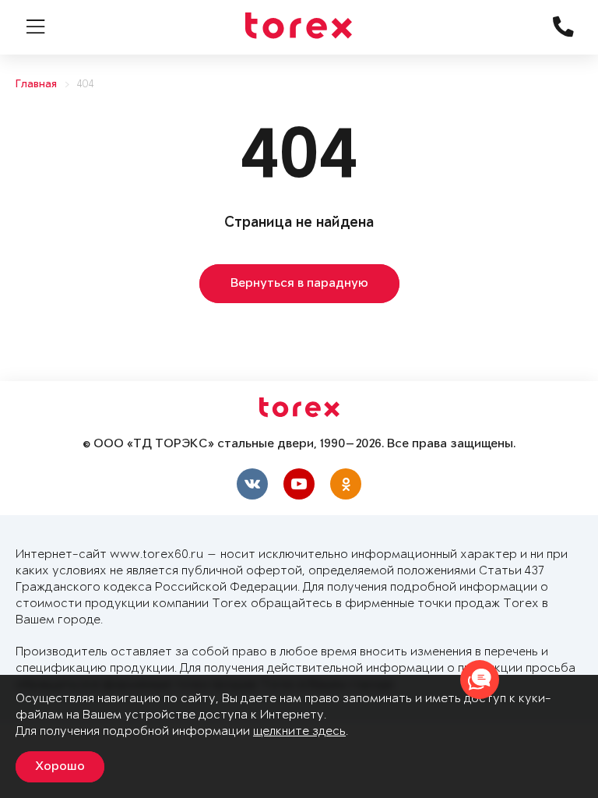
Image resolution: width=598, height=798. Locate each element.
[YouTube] (299, 484)
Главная (36, 84)
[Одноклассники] (345, 484)
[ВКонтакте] (252, 484)
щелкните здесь (299, 731)
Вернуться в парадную (299, 284)
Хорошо (60, 767)
